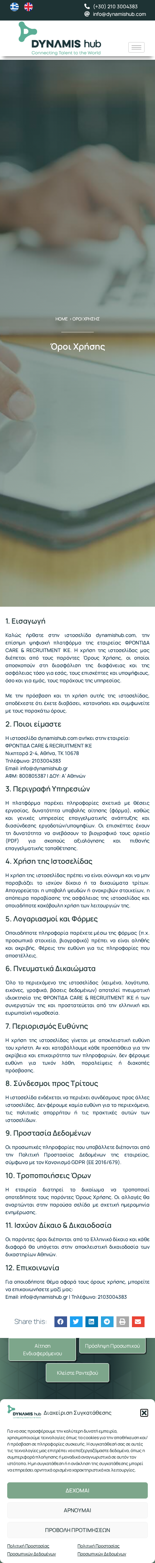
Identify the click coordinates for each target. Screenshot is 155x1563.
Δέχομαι (77, 1490)
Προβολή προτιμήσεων (77, 1530)
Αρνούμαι (77, 1510)
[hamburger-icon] (136, 47)
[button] (144, 1412)
